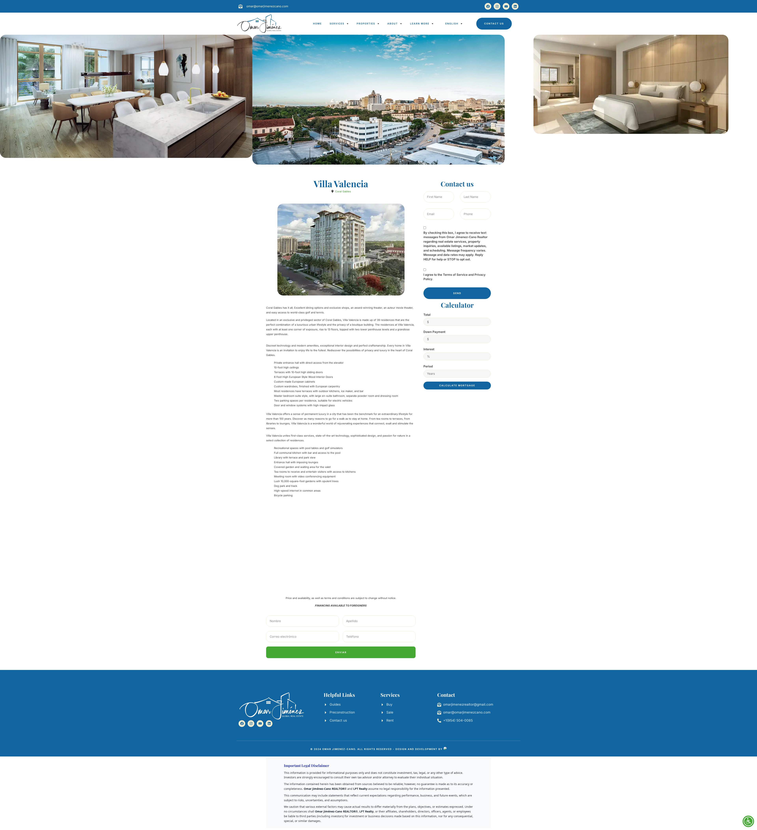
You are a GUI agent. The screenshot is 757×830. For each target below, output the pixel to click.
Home (317, 23)
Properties (366, 23)
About (392, 23)
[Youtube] (506, 6)
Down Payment (434, 332)
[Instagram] (497, 6)
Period (428, 366)
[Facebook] (488, 6)
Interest (428, 349)
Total (427, 315)
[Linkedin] (515, 6)
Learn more (419, 23)
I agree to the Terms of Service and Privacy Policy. (454, 277)
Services (337, 23)
